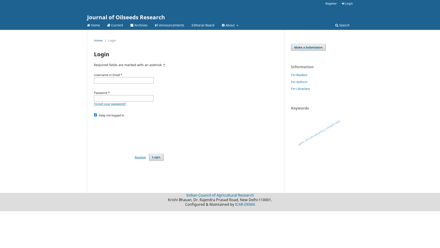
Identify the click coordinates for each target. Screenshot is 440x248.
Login (348, 3)
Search (344, 25)
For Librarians (300, 89)
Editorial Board (203, 25)
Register (331, 3)
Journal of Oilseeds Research (126, 17)
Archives (141, 25)
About (230, 25)
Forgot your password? (110, 104)
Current (116, 25)
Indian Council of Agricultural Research (220, 195)
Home (95, 25)
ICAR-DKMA (245, 204)
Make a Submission (308, 47)
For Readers (299, 75)
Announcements (171, 25)
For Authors (299, 82)
